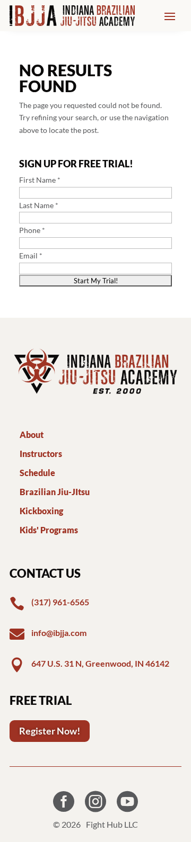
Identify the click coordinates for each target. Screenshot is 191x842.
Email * (30, 255)
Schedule (37, 473)
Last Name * (38, 205)
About (32, 434)
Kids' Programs (49, 530)
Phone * (32, 230)
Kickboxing (41, 511)
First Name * (39, 179)
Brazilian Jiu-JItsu (55, 492)
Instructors (41, 454)
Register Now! (49, 731)
